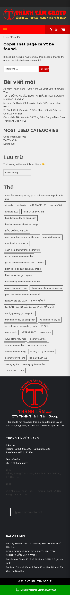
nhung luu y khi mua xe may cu (46, 288)
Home (6, 37)
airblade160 (56, 205)
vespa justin (11, 332)
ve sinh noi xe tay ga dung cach (21, 326)
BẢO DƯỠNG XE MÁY (17, 230)
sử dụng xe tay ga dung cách (19, 313)
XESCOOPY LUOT (14, 370)
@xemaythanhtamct (28, 512)
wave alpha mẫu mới (15, 339)
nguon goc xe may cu (16, 288)
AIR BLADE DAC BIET (34, 211)
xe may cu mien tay (38, 345)
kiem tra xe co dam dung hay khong (23, 269)
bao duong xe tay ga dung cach (20, 218)
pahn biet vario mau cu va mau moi (22, 294)
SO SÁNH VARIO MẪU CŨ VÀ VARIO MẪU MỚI (29, 307)
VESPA (45, 326)
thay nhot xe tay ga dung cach (20, 319)
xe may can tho (38, 339)
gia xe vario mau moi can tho (19, 262)
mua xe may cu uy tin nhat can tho (22, 281)
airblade (9, 205)
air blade (21, 205)
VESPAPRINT (29, 332)
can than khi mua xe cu (16, 243)
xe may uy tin (12, 364)
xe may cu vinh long (15, 358)
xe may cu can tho (14, 345)
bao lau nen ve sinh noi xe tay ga (21, 224)
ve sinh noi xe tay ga (50, 319)
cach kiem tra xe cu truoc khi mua (22, 237)
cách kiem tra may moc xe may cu (22, 250)
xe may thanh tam (38, 358)
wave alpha (45, 332)
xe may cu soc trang (15, 351)
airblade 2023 (11, 211)
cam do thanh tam (52, 237)
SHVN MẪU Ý (38, 300)
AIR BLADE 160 (38, 205)
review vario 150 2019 (16, 300)
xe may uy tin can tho (34, 364)
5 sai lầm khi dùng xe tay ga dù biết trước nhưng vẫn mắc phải (34, 197)
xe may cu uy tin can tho (42, 351)
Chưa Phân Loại (12, 136)
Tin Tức (7, 140)
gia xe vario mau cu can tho (19, 256)
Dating (6, 143)
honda (41, 262)
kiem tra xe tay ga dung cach (19, 275)
